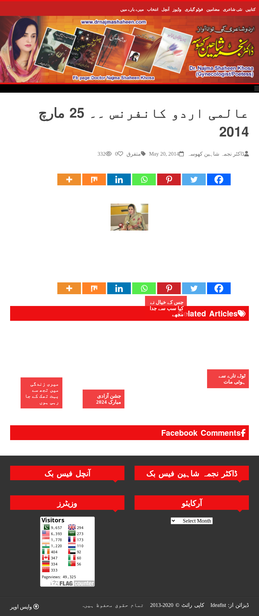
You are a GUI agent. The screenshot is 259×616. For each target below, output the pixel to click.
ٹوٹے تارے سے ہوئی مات (232, 378)
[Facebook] (219, 179)
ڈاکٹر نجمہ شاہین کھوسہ (215, 154)
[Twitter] (194, 179)
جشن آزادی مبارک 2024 (108, 399)
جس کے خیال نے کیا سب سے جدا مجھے (166, 308)
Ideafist (218, 605)
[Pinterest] (169, 179)
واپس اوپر (21, 607)
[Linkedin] (119, 179)
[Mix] (94, 179)
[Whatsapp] (144, 179)
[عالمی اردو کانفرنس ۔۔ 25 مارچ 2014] (129, 217)
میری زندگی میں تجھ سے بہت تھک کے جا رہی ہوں (42, 393)
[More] (69, 179)
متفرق (133, 154)
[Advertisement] (126, 259)
